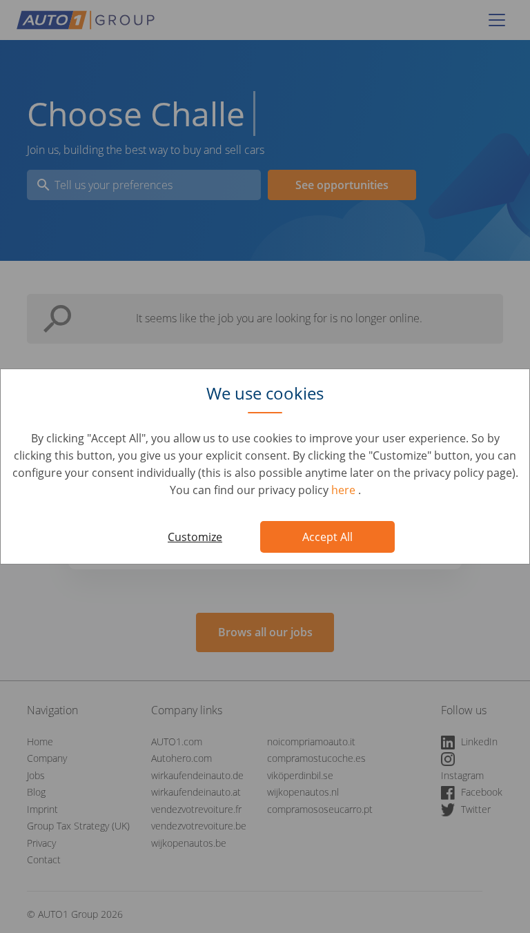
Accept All (327, 536)
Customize (195, 536)
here (344, 490)
